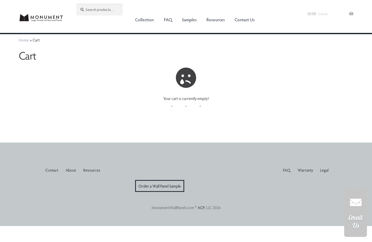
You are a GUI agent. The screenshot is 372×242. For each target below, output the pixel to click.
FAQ (168, 19)
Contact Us (245, 19)
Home (24, 40)
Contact (51, 170)
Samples (189, 19)
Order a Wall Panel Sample (159, 186)
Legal (324, 170)
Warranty (305, 170)
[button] (355, 215)
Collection (144, 19)
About (71, 170)
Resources (215, 19)
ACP (201, 207)
